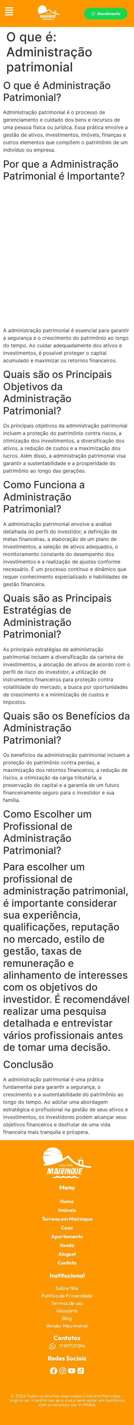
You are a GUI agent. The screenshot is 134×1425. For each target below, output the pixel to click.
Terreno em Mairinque (67, 1219)
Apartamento (67, 1236)
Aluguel (67, 1254)
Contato (67, 1263)
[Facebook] (53, 1371)
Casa (67, 1227)
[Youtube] (71, 1371)
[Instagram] (62, 1371)
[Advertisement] (67, 254)
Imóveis (67, 1210)
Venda (67, 1245)
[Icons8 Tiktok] (80, 1371)
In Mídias (87, 1404)
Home (67, 1201)
